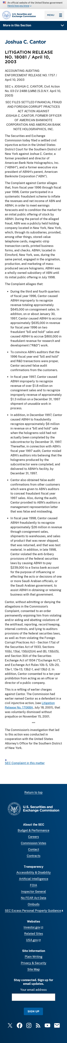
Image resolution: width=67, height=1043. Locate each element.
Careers (33, 837)
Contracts (33, 856)
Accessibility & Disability (33, 872)
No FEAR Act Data (33, 898)
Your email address (33, 990)
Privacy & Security (33, 963)
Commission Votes (33, 843)
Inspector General (33, 891)
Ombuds (33, 904)
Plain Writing (33, 956)
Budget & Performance (33, 830)
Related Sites (33, 933)
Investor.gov (32, 927)
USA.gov (32, 940)
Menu (50, 14)
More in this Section (17, 25)
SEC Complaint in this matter (25, 763)
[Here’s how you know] (33, 4)
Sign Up (33, 1011)
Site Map (33, 969)
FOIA (33, 885)
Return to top (33, 792)
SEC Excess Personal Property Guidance (33, 910)
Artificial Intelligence (33, 879)
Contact (33, 849)
